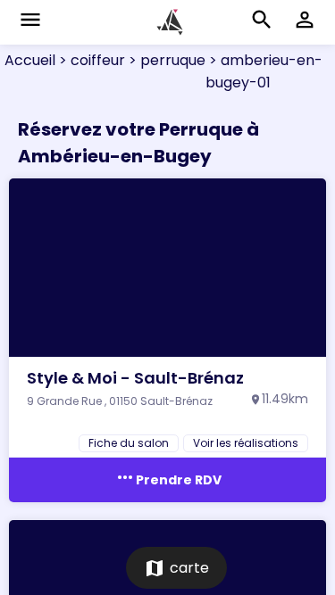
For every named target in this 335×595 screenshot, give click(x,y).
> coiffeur (90, 60)
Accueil (29, 60)
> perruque (165, 60)
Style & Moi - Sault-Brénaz (135, 378)
